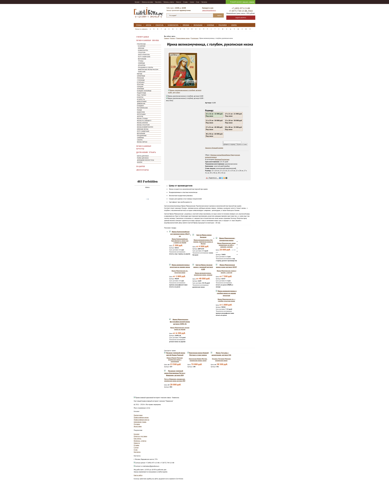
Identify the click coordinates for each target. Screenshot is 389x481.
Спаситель (159, 25)
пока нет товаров (248, 2)
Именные (186, 25)
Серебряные (141, 76)
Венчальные (198, 25)
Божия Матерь (173, 25)
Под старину (141, 95)
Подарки (140, 166)
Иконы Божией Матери (145, 127)
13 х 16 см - (214, 115)
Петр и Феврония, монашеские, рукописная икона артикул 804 (174, 380)
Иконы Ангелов (142, 123)
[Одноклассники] (224, 177)
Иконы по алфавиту (144, 121)
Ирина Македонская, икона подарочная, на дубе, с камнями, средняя (226, 245)
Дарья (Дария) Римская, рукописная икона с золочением (175, 359)
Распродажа (142, 36)
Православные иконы (147, 40)
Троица (139, 25)
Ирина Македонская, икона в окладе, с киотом (226, 272)
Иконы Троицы (142, 118)
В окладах (140, 82)
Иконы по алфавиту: (141, 29)
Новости (178, 2)
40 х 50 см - (214, 135)
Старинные (141, 80)
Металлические (142, 108)
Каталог (137, 2)
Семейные (210, 25)
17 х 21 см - (233, 115)
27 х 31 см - (214, 128)
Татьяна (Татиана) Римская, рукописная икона (221, 359)
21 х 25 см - (214, 121)
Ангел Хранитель (144, 54)
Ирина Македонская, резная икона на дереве (179, 328)
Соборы (234, 25)
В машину (140, 106)
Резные (139, 110)
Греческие (140, 78)
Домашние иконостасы (145, 160)
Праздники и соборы (145, 67)
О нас (197, 2)
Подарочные (141, 93)
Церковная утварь (146, 152)
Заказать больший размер (214, 148)
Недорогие (141, 112)
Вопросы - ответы (169, 2)
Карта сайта (138, 475)
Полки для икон (143, 158)
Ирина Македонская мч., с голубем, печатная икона (226, 300)
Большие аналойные (144, 91)
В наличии (141, 46)
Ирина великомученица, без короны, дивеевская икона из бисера (203, 242)
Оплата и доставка (147, 2)
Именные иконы (142, 129)
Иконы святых (142, 142)
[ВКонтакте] (220, 177)
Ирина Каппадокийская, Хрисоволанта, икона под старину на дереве (179, 240)
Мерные (139, 74)
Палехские (141, 72)
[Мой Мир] (226, 177)
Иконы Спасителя (143, 125)
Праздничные (141, 135)
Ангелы (148, 25)
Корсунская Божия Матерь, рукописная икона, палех (198, 359)
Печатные (140, 84)
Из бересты (141, 99)
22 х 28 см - (233, 121)
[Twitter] (222, 177)
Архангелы (141, 65)
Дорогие (140, 116)
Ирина (223, 155)
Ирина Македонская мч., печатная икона (180, 272)
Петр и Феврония (144, 57)
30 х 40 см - (233, 128)
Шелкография (141, 101)
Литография (141, 114)
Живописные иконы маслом (148, 69)
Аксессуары (142, 170)
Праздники (223, 25)
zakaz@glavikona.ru (209, 10)
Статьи (192, 2)
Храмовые (140, 89)
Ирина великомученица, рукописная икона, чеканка (203, 274)
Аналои (139, 162)
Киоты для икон (143, 156)
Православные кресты (143, 147)
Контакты (204, 2)
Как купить (158, 2)
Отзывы (185, 2)
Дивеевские (141, 103)
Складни (140, 86)
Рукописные (141, 44)
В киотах (140, 97)
